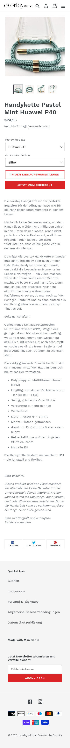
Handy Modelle (15, 139)
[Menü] (63, 6)
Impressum (16, 591)
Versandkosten (38, 126)
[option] (18, 89)
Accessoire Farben (17, 155)
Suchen (13, 581)
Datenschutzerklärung (25, 622)
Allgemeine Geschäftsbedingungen (34, 612)
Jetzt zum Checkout (35, 184)
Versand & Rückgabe (23, 601)
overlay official (28, 735)
